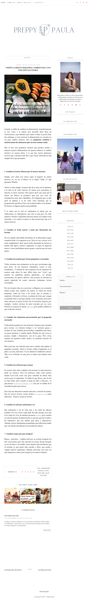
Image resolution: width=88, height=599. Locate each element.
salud (47, 473)
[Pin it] (31, 472)
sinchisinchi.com (11, 516)
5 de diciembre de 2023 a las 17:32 (18, 518)
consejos (41, 470)
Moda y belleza (24, 2)
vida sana (43, 475)
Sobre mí (11, 2)
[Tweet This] (22, 472)
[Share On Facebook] (25, 472)
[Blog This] (33, 472)
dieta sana (41, 473)
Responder (47, 530)
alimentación (45, 468)
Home (3, 2)
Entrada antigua (44, 570)
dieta (47, 470)
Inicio (30, 569)
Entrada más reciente (13, 570)
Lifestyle (39, 2)
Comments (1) (12, 472)
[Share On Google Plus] (28, 472)
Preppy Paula (50, 597)
